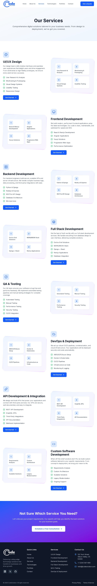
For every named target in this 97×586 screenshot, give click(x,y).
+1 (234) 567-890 (84, 563)
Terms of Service (88, 583)
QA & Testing (55, 568)
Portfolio (62, 4)
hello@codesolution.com (86, 567)
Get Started (9, 97)
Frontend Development (59, 558)
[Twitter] (10, 571)
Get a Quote (87, 4)
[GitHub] (15, 571)
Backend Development (59, 561)
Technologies (51, 4)
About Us (32, 4)
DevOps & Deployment (59, 571)
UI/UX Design (56, 554)
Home (24, 4)
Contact (70, 4)
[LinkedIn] (5, 571)
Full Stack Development (59, 565)
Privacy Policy (76, 583)
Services (41, 4)
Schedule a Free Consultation (47, 529)
